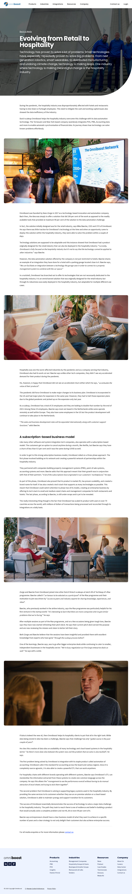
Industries (44, 4)
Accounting (54, 861)
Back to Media (26, 31)
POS (51, 867)
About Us (120, 861)
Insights (53, 870)
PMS (51, 864)
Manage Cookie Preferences (35, 888)
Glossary (100, 873)
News (99, 861)
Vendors (72, 873)
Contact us (115, 4)
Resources (71, 4)
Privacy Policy (51, 888)
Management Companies (78, 861)
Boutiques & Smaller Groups (79, 867)
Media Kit (100, 876)
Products (32, 4)
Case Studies (101, 867)
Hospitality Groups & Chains (79, 864)
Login (126, 4)
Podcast (100, 864)
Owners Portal (55, 873)
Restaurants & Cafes (76, 870)
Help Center (121, 867)
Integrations (58, 4)
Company (84, 4)
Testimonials (102, 870)
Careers (120, 864)
